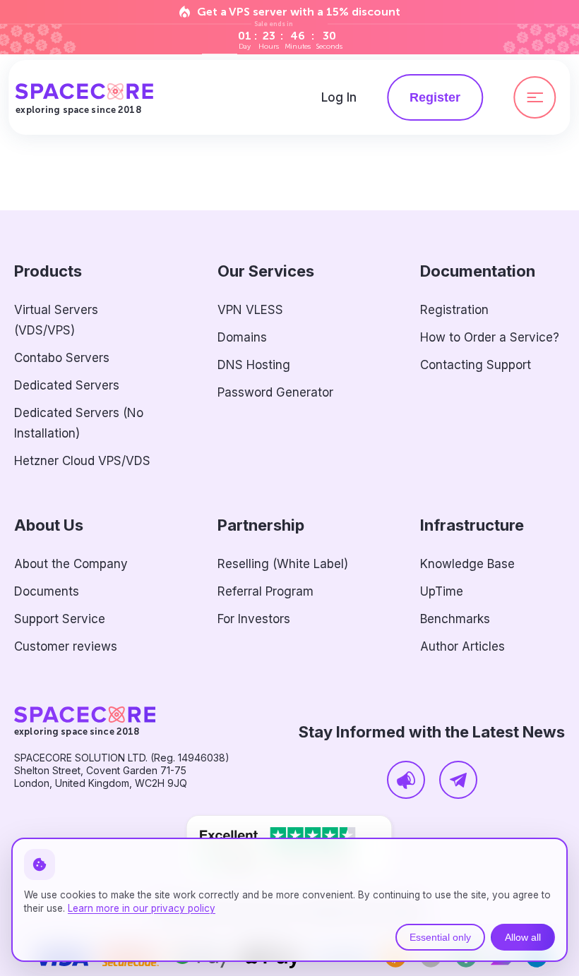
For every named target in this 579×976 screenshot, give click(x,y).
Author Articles (462, 646)
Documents (46, 591)
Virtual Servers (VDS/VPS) (56, 320)
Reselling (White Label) (282, 564)
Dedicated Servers (66, 385)
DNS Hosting (253, 365)
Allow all (523, 937)
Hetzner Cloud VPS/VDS (82, 461)
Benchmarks (455, 619)
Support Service (59, 619)
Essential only (440, 937)
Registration (454, 310)
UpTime (441, 591)
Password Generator (275, 392)
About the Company (71, 564)
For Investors (253, 619)
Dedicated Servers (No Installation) (78, 423)
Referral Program (265, 591)
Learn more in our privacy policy (141, 908)
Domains (242, 337)
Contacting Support (475, 365)
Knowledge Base (467, 564)
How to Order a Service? (489, 337)
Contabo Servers (61, 358)
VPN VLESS (250, 310)
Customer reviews (65, 646)
